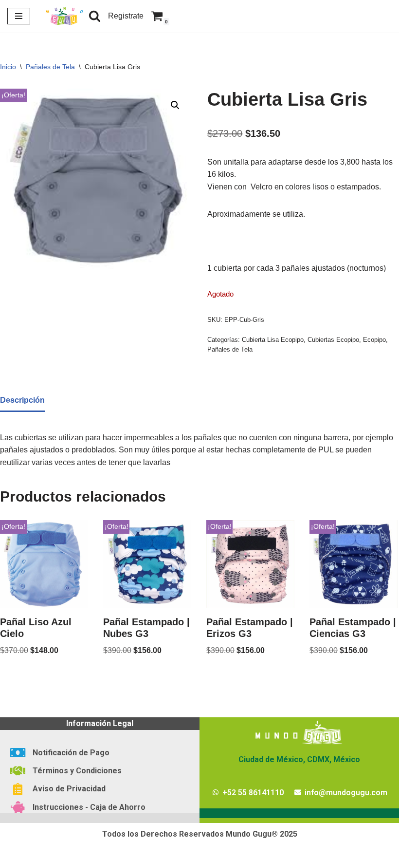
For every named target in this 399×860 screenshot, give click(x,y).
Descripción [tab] (22, 400)
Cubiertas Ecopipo (333, 339)
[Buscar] (95, 16)
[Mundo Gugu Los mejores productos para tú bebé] (64, 16)
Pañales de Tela (50, 67)
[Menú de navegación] (18, 16)
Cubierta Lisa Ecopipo (273, 339)
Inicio (8, 67)
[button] (175, 105)
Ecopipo (374, 339)
